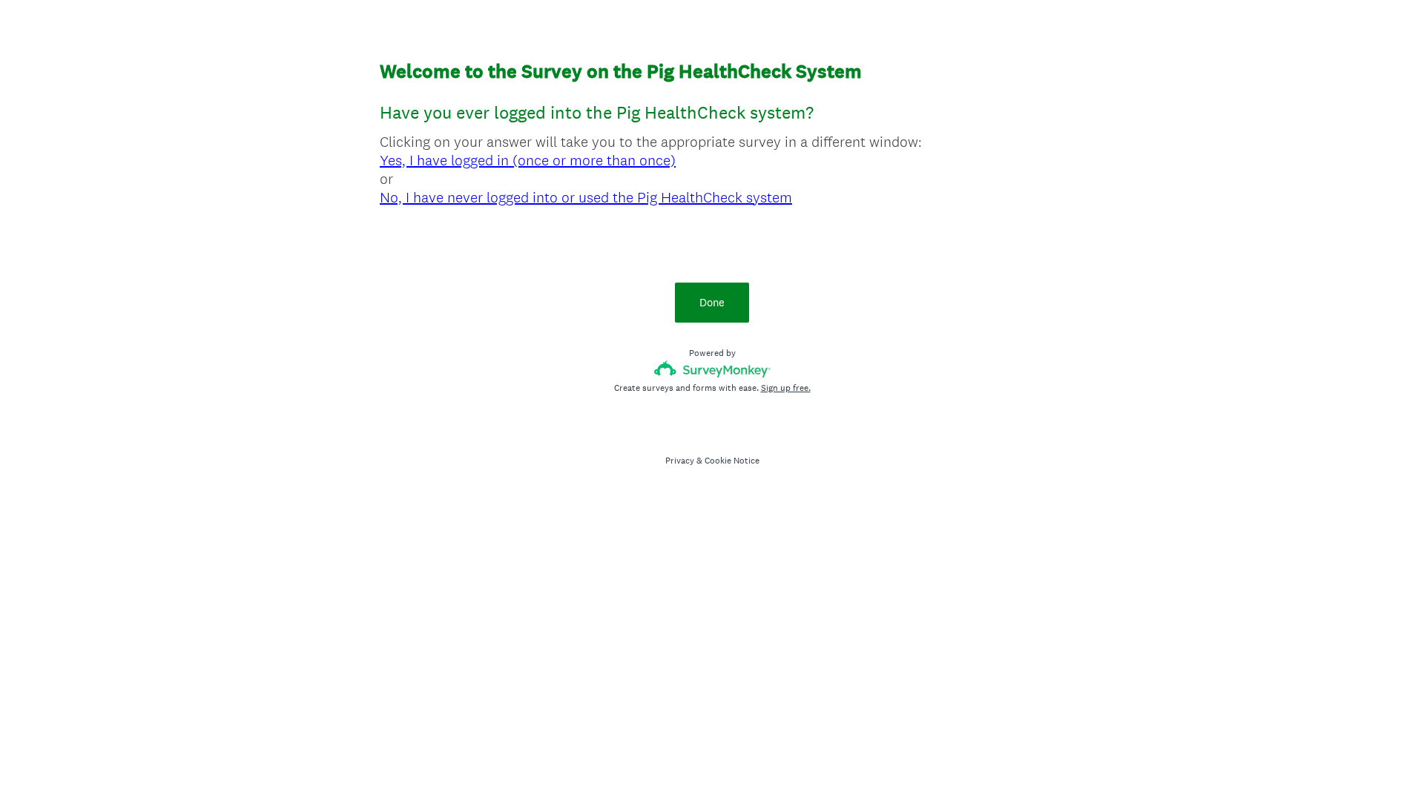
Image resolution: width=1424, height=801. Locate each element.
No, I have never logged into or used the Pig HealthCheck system (586, 197)
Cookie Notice (732, 461)
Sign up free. (786, 388)
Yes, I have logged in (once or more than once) (528, 160)
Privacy (679, 461)
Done (712, 302)
